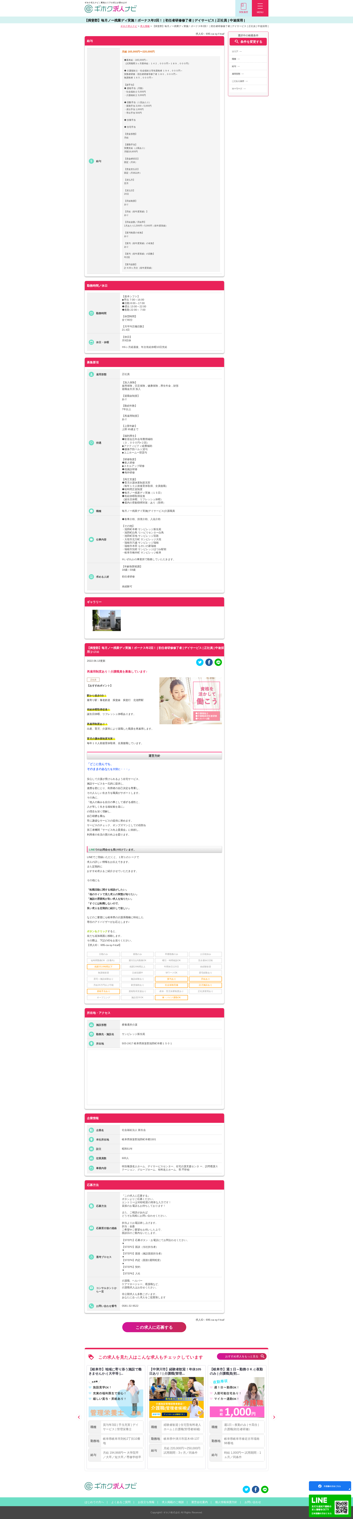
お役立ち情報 (146, 1502)
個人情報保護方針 (226, 1502)
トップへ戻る (344, 1510)
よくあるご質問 (121, 1502)
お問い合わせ (253, 1502)
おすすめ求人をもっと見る (245, 1356)
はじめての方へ (94, 1502)
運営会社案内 (199, 1502)
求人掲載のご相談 (173, 1502)
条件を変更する (248, 41)
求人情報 (145, 26)
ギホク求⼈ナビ (128, 26)
